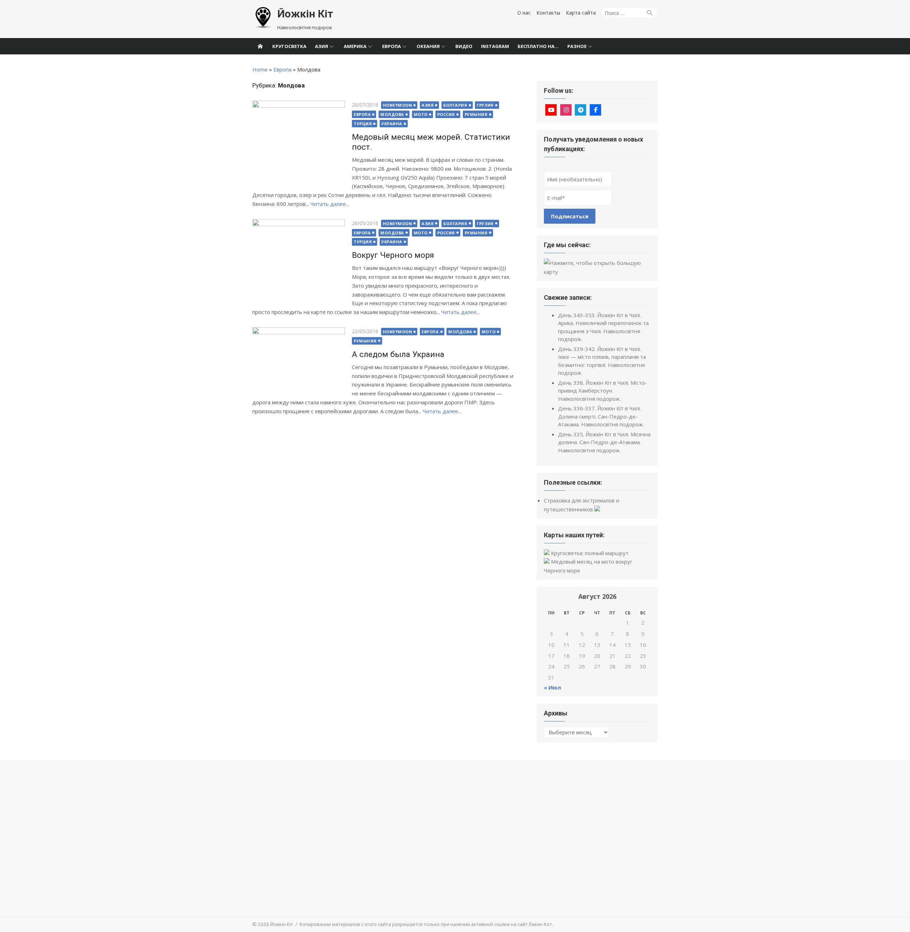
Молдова (392, 114)
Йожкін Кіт (263, 19)
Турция (363, 123)
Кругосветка (289, 46)
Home (260, 69)
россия (446, 114)
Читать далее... (329, 203)
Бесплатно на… (538, 46)
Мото (421, 114)
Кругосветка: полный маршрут (589, 552)
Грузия (485, 105)
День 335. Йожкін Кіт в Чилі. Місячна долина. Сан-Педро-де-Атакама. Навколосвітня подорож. (604, 442)
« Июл (552, 687)
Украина (391, 123)
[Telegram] (580, 110)
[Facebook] (595, 110)
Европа (391, 46)
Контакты (548, 12)
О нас (524, 12)
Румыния (476, 114)
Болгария (455, 105)
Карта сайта (581, 12)
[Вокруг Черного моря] (298, 261)
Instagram (495, 46)
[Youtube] (551, 110)
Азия (321, 46)
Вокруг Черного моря (393, 255)
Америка (355, 46)
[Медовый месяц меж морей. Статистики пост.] (298, 143)
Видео (463, 46)
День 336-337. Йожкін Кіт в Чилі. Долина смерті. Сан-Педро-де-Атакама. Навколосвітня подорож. (601, 416)
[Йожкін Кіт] (260, 46)
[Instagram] (566, 110)
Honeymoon (397, 105)
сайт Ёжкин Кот (535, 924)
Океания (428, 46)
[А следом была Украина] (298, 361)
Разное (577, 46)
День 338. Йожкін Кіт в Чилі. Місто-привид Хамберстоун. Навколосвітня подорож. (602, 390)
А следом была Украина (398, 354)
